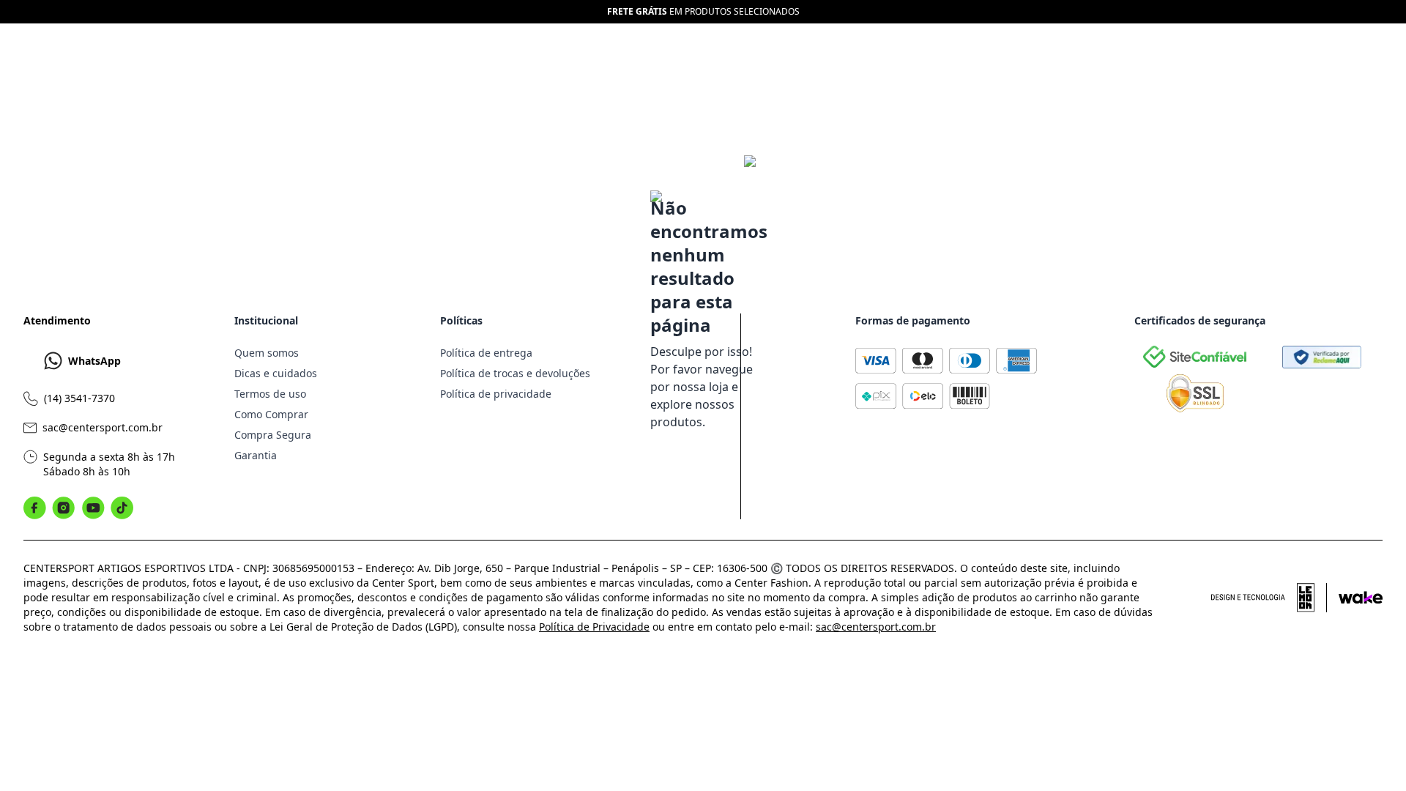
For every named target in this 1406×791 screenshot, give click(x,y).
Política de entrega (486, 353)
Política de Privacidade (594, 627)
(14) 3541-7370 (79, 398)
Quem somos (266, 353)
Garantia (255, 455)
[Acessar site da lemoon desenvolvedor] (1269, 597)
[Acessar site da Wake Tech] (1361, 597)
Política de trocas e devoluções (515, 373)
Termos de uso (270, 394)
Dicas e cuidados (275, 373)
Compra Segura (272, 435)
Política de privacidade (495, 394)
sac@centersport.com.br (102, 427)
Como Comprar (271, 414)
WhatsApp (94, 361)
